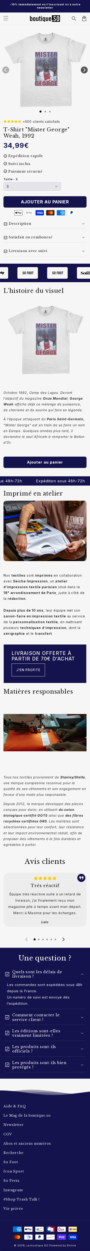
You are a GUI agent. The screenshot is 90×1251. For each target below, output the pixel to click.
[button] (74, 18)
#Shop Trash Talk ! (21, 1199)
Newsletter (13, 1125)
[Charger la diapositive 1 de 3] (50, 111)
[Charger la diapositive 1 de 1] (40, 111)
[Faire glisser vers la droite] (84, 69)
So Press (11, 1180)
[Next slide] (63, 939)
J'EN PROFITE (28, 670)
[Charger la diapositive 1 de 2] (45, 111)
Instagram (13, 1190)
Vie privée (13, 1209)
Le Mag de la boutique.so (27, 1115)
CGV (7, 1134)
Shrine (71, 1245)
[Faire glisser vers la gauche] (5, 69)
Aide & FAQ (14, 1106)
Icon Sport (13, 1171)
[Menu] (6, 18)
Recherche (13, 1153)
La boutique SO (37, 1245)
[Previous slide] (26, 939)
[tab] (35, 939)
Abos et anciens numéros (27, 1143)
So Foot (10, 1162)
